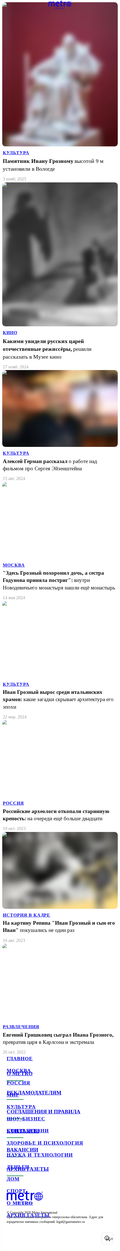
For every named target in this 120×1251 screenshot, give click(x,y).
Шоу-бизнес (26, 1119)
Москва (19, 1070)
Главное (20, 1058)
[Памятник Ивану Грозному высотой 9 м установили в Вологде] (60, 92)
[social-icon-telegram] (26, 1238)
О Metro (20, 1203)
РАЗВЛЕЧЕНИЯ (21, 1026)
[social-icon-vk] (12, 1238)
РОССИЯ (13, 803)
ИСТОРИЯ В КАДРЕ (26, 915)
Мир (13, 1095)
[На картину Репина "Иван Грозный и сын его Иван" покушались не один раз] (60, 888)
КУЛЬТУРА (16, 152)
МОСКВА (14, 565)
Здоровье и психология (45, 1143)
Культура (21, 1107)
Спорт (16, 1191)
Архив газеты (28, 1215)
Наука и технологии (40, 1155)
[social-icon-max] (55, 1238)
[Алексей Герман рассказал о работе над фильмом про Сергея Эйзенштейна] (60, 426)
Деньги (18, 1167)
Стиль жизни (28, 1131)
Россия (18, 1083)
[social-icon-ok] (41, 1238)
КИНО (10, 332)
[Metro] (60, 4)
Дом (13, 1179)
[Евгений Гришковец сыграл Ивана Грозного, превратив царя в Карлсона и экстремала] (60, 999)
